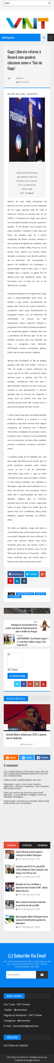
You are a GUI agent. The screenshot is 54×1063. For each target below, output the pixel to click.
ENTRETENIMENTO (25, 593)
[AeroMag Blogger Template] (27, 22)
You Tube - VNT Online (17, 1004)
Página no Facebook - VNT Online (23, 1015)
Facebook (44, 757)
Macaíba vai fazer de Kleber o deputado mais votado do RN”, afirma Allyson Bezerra (32, 887)
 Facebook (15, 574)
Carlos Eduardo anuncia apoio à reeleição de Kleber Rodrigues (29, 853)
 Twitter (31, 574)
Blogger (13, 757)
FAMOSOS (40, 593)
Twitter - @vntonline (15, 1009)
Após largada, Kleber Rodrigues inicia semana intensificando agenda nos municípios (32, 920)
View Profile (18, 675)
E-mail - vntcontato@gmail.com (21, 1026)
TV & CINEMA (14, 596)
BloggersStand (33, 1060)
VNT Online (12, 1057)
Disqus (29, 757)
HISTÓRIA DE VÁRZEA (16, 1045)
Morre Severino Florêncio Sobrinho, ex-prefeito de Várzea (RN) (31, 903)
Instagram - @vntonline (17, 1020)
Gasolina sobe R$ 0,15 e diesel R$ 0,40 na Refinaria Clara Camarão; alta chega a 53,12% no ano (32, 869)
